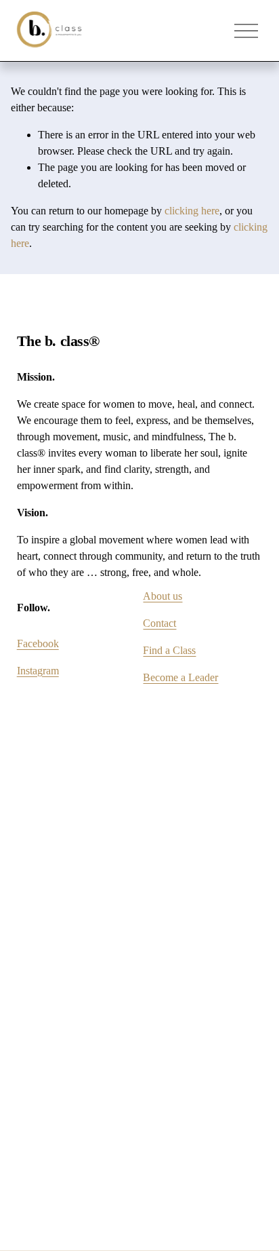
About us (162, 596)
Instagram (38, 670)
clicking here (192, 210)
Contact (159, 623)
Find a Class (169, 650)
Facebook (38, 643)
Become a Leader (180, 677)
